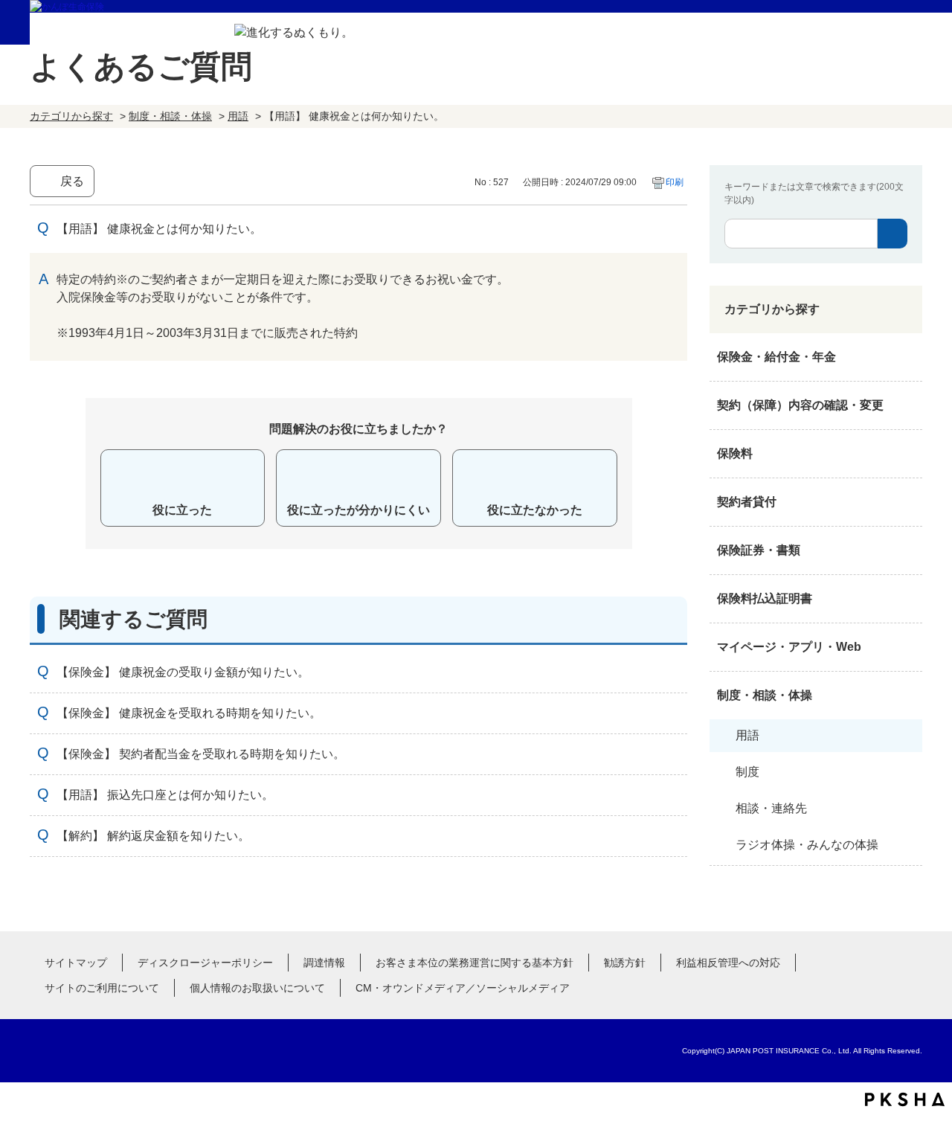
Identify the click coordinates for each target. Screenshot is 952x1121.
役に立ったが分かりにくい (358, 510)
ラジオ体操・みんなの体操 (807, 844)
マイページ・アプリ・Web (789, 646)
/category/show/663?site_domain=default (907, 550)
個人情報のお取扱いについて (257, 988)
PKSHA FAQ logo (905, 1099)
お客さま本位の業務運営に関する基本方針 (474, 963)
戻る (72, 181)
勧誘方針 (625, 963)
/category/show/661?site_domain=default (907, 454)
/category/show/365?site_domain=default (907, 599)
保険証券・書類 (758, 550)
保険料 (735, 453)
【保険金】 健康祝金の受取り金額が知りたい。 (183, 672)
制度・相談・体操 (170, 116)
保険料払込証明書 (764, 598)
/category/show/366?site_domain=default (907, 647)
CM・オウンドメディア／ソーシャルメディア (463, 988)
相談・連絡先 (771, 808)
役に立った (182, 510)
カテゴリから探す (71, 116)
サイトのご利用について (102, 988)
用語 (238, 116)
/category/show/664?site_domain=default (907, 695)
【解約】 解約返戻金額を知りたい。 (153, 835)
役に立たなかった (534, 510)
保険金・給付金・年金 (776, 356)
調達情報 (324, 963)
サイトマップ (76, 963)
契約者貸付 (746, 501)
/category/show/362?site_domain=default (907, 357)
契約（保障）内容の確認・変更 (800, 405)
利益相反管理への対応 (728, 963)
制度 (747, 771)
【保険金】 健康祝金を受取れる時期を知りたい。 (189, 713)
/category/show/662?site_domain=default (907, 502)
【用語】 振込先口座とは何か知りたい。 (165, 794)
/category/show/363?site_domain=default (907, 405)
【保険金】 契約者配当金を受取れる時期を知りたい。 (201, 754)
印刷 (675, 182)
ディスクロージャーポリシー (205, 963)
